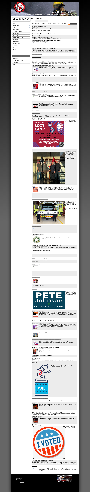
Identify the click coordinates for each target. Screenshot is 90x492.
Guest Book (15, 51)
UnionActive (22, 482)
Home (14, 23)
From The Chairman (16, 33)
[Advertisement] (46, 79)
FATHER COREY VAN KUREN (18, 37)
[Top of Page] (58, 484)
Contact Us (15, 53)
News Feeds (15, 45)
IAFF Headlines (15, 47)
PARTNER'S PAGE (16, 35)
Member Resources (18, 56)
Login (14, 64)
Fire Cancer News (16, 41)
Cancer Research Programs (17, 31)
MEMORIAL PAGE (16, 25)
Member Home (15, 58)
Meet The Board (15, 39)
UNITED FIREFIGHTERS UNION (18, 60)
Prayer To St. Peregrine (16, 43)
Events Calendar (15, 62)
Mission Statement (16, 29)
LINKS (14, 27)
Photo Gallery (15, 49)
